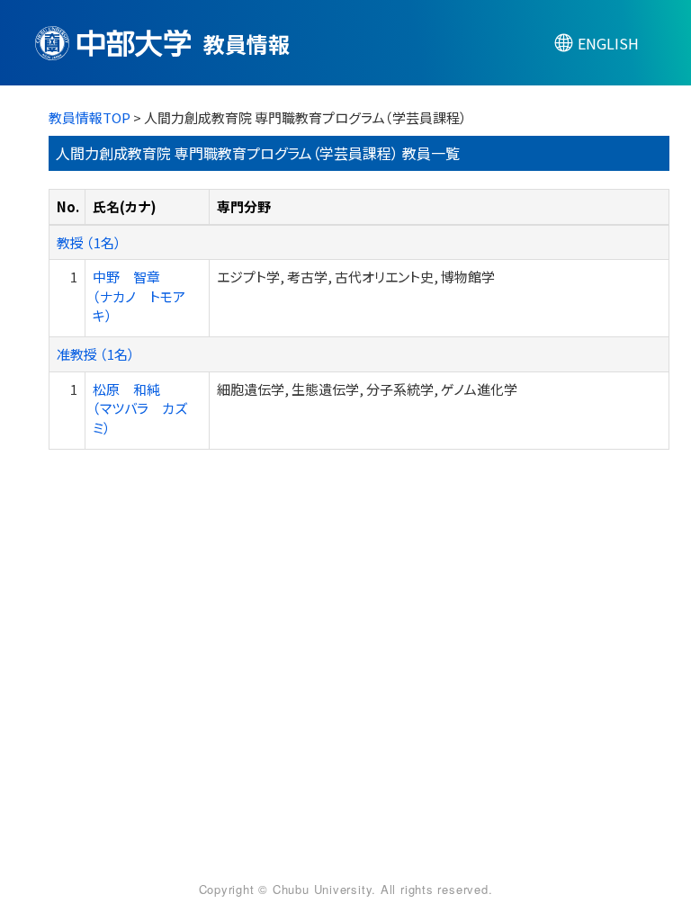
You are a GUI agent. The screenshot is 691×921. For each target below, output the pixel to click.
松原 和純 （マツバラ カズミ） (140, 408)
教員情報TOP (89, 117)
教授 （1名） (89, 242)
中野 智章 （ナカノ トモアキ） (139, 296)
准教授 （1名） (96, 353)
